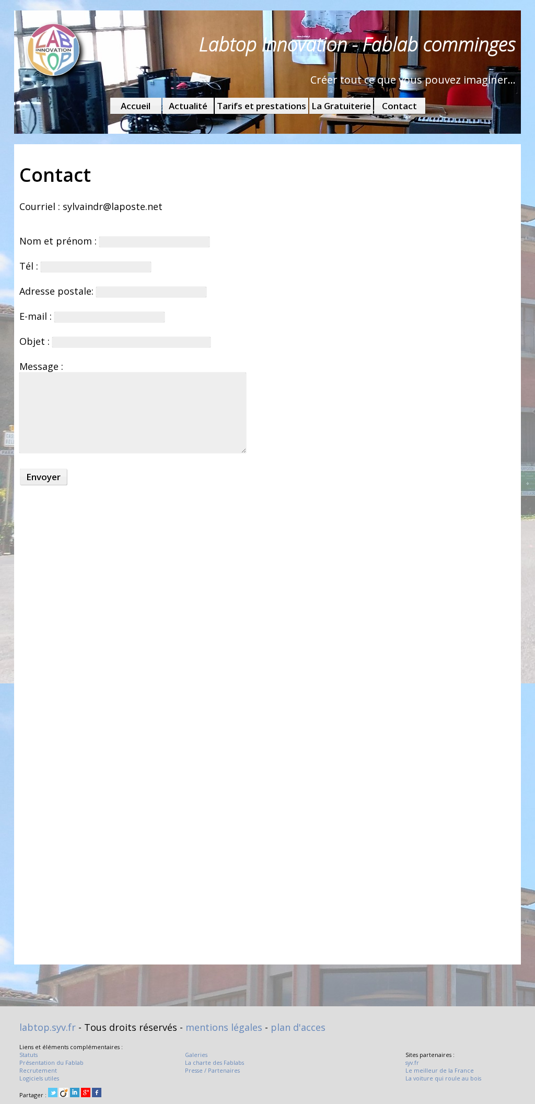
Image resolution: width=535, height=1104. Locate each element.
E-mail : (36, 316)
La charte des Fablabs (214, 1062)
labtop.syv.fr (47, 1027)
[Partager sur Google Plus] (85, 1093)
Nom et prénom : (59, 241)
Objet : (35, 341)
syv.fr (412, 1062)
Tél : (30, 266)
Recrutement (38, 1070)
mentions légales (223, 1027)
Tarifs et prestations (261, 106)
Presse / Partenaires (212, 1070)
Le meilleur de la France (439, 1070)
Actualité (188, 106)
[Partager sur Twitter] (52, 1093)
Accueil (135, 106)
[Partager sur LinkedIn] (74, 1093)
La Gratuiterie (341, 106)
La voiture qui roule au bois (443, 1078)
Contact (399, 106)
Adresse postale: (57, 291)
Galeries (196, 1055)
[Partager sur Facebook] (96, 1093)
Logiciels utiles (39, 1078)
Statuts (28, 1055)
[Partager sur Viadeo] (63, 1093)
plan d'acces (298, 1027)
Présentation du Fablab (51, 1062)
